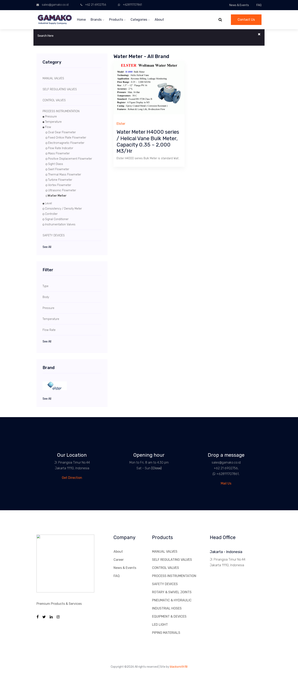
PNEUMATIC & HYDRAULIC (172, 600)
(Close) (156, 468)
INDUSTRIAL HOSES (167, 608)
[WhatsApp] (212, 474)
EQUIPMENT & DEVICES (169, 616)
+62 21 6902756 (95, 4)
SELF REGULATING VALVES (172, 560)
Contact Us (246, 20)
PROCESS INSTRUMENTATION (174, 576)
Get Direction (72, 478)
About (159, 20)
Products (116, 20)
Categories (139, 20)
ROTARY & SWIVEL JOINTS (172, 592)
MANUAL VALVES (164, 551)
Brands (96, 20)
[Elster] (72, 385)
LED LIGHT (160, 624)
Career (119, 560)
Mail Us (226, 483)
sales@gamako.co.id (55, 4)
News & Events (239, 5)
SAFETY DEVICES (165, 584)
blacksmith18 (179, 666)
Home (81, 20)
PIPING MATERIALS (166, 633)
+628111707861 (132, 4)
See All (47, 247)
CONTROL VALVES (165, 568)
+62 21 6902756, (226, 468)
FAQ (259, 5)
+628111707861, (227, 474)
